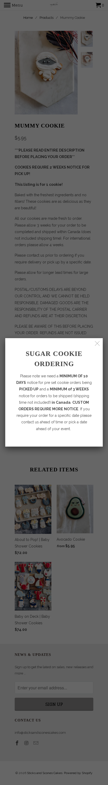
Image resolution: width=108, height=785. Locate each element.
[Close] (97, 343)
